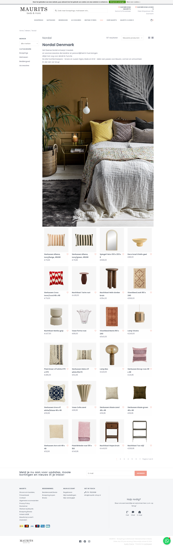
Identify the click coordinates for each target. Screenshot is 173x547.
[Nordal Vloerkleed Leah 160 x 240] (140, 278)
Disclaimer (23, 506)
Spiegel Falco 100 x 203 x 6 (110, 255)
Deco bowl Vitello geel (137, 254)
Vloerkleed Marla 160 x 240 (109, 332)
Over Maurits (112, 20)
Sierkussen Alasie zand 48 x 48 (109, 408)
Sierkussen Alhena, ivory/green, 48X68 (80, 255)
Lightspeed (148, 544)
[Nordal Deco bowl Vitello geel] (140, 240)
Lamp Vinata (133, 331)
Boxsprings (38, 20)
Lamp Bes (104, 369)
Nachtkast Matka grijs (53, 331)
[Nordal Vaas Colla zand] (84, 393)
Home (21, 31)
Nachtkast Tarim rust (81, 292)
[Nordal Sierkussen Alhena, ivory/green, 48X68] (84, 240)
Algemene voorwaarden (28, 500)
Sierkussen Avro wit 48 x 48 (54, 447)
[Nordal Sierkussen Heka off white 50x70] (84, 355)
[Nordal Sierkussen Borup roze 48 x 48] (140, 355)
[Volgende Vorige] (140, 459)
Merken (27, 31)
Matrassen (51, 20)
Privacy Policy (24, 503)
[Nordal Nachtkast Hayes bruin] (112, 431)
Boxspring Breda (25, 512)
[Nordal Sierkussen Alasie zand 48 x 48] (112, 393)
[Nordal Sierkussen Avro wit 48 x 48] (56, 431)
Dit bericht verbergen (117, 2)
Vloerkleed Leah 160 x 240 (137, 294)
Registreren (67, 492)
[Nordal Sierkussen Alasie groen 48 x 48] (140, 393)
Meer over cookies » (133, 2)
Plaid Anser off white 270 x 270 (55, 370)
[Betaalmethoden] (22, 527)
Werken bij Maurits (26, 509)
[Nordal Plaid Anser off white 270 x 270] (56, 355)
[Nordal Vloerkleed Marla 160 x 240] (112, 316)
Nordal (34, 31)
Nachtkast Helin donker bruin (110, 294)
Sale (101, 20)
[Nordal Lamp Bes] (112, 355)
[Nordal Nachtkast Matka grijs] (56, 316)
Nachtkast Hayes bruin (109, 445)
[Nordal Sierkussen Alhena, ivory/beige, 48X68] (56, 240)
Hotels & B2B (24, 514)
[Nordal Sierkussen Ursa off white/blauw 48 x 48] (56, 393)
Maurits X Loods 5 (127, 20)
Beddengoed (63, 20)
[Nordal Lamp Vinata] (140, 316)
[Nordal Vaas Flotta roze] (84, 316)
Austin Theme (129, 544)
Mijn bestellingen (69, 495)
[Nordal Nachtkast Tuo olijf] (140, 431)
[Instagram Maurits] (89, 541)
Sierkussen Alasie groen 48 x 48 (138, 408)
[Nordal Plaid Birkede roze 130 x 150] (84, 431)
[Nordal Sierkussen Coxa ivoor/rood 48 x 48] (56, 278)
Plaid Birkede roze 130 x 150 (82, 447)
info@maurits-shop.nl (92, 495)
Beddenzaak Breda (49, 492)
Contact (22, 498)
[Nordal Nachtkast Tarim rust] (84, 278)
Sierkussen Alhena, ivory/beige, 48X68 (52, 255)
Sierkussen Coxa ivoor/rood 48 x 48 (52, 294)
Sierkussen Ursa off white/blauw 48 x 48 (53, 408)
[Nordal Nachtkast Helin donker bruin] (112, 278)
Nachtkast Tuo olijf (136, 445)
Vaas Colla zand (79, 407)
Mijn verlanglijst (69, 498)
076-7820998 (91, 492)
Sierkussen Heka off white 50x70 (80, 370)
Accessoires (76, 20)
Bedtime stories (90, 20)
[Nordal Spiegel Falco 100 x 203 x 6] (112, 240)
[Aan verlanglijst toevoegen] (67, 254)
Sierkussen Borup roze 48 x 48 (138, 370)
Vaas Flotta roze (79, 331)
